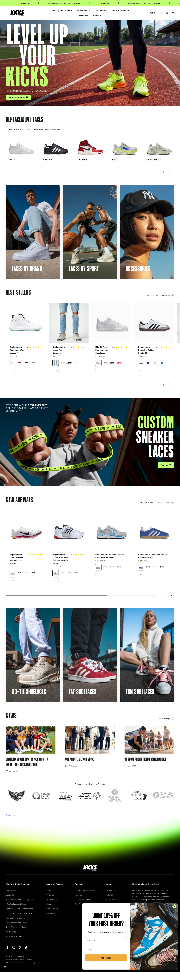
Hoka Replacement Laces (16, 922)
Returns (49, 904)
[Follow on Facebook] (7, 947)
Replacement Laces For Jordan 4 (59, 350)
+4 (55, 580)
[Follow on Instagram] (13, 947)
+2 (13, 370)
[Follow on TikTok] (26, 947)
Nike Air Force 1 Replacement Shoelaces (102, 350)
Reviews (97, 15)
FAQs (48, 890)
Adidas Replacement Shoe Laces (19, 913)
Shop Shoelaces (17, 97)
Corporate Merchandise (79, 759)
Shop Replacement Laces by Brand (20, 899)
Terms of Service (113, 899)
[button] (5, 967)
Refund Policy (111, 895)
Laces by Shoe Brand (60, 10)
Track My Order (52, 899)
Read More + (11, 815)
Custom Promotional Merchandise (146, 759)
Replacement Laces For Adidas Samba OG (146, 350)
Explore (164, 465)
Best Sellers (11, 895)
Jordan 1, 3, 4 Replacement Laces (19, 908)
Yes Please (106, 957)
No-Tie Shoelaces (13, 932)
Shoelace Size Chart (14, 936)
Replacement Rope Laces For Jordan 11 (17, 350)
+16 (55, 370)
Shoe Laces (82, 10)
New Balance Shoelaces (15, 918)
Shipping (50, 895)
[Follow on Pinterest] (20, 947)
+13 (13, 580)
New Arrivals (11, 890)
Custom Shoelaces (120, 10)
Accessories (101, 10)
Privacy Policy (112, 890)
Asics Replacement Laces (16, 927)
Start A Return (52, 908)
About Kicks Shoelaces (84, 890)
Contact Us (51, 913)
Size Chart (83, 15)
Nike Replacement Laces (16, 904)
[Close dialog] (174, 906)
